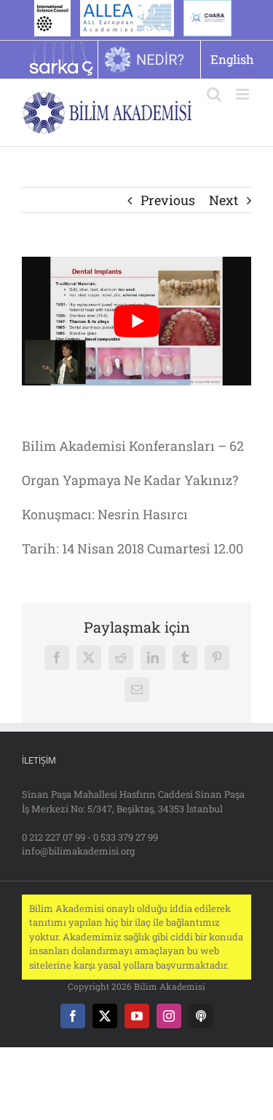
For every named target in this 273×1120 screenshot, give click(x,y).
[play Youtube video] (136, 321)
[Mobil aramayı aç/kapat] (214, 94)
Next (223, 200)
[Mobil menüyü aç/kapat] (243, 94)
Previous (168, 200)
